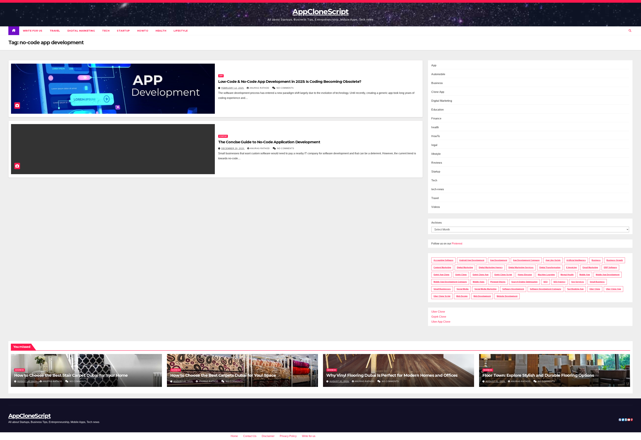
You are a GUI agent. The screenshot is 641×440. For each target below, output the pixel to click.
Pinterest (457, 243)
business (596, 260)
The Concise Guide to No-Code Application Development (269, 142)
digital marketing (465, 267)
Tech (106, 30)
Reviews (436, 162)
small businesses (442, 289)
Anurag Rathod (260, 88)
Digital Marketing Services (520, 267)
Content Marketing (442, 267)
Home (234, 436)
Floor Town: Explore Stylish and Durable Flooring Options (538, 375)
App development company (526, 260)
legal (434, 145)
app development (498, 260)
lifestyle (181, 30)
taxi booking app (575, 289)
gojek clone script (503, 275)
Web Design (462, 296)
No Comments (285, 88)
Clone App (437, 92)
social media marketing (485, 289)
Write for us (32, 30)
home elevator (525, 275)
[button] (630, 30)
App (221, 76)
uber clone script (442, 296)
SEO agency (559, 282)
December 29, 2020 (233, 148)
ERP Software (610, 267)
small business (597, 282)
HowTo (142, 30)
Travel (55, 30)
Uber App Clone (440, 321)
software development (513, 289)
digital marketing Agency (491, 267)
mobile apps (478, 282)
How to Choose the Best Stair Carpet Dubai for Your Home (71, 375)
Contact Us (249, 436)
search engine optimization (524, 282)
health (161, 30)
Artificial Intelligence (576, 260)
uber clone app (613, 289)
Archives (436, 222)
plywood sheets (497, 282)
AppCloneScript (320, 11)
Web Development (482, 296)
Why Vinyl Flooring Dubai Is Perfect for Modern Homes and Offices (391, 375)
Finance (436, 118)
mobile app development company (450, 282)
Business (437, 83)
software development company (545, 289)
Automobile (438, 74)
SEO (545, 282)
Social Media (463, 289)
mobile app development (607, 275)
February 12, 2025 (232, 88)
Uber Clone (438, 311)
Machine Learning (546, 275)
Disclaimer (268, 436)
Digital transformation (549, 267)
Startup (123, 30)
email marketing (590, 267)
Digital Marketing (81, 30)
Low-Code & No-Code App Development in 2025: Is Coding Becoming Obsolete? (289, 81)
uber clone (594, 289)
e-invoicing (571, 267)
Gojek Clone (461, 275)
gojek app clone (441, 275)
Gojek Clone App (480, 275)
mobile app (584, 275)
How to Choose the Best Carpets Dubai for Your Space (223, 375)
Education (437, 109)
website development (507, 296)
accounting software (443, 260)
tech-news (437, 189)
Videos (435, 207)
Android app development (471, 260)
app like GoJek (553, 260)
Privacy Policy (288, 436)
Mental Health (567, 275)
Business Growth (614, 260)
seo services (577, 282)
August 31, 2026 (27, 381)
